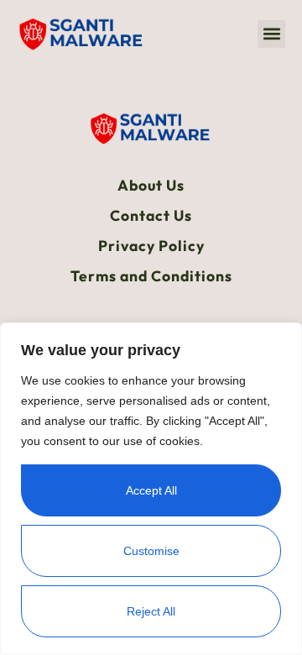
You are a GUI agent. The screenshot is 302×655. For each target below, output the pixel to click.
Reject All (151, 611)
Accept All (151, 490)
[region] (151, 488)
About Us (151, 185)
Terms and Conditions (151, 276)
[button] (271, 34)
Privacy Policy (151, 245)
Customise (151, 551)
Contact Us (151, 215)
